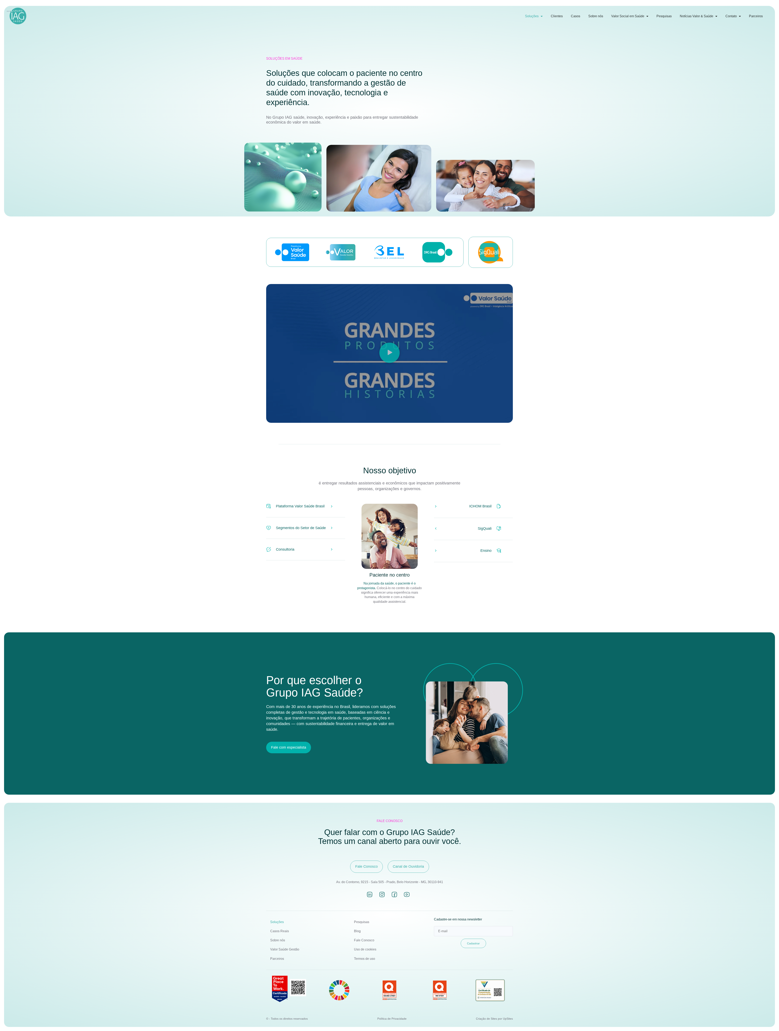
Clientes (557, 16)
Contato (731, 16)
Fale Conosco (364, 940)
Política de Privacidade (392, 1018)
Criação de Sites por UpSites (494, 1018)
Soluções (532, 16)
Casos (575, 16)
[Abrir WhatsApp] (769, 1021)
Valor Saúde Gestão (284, 949)
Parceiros (756, 16)
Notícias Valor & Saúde (696, 16)
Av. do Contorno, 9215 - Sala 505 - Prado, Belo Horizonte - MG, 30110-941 (389, 882)
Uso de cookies (365, 949)
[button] (389, 353)
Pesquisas (664, 16)
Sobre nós (595, 16)
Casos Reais (279, 931)
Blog (357, 931)
